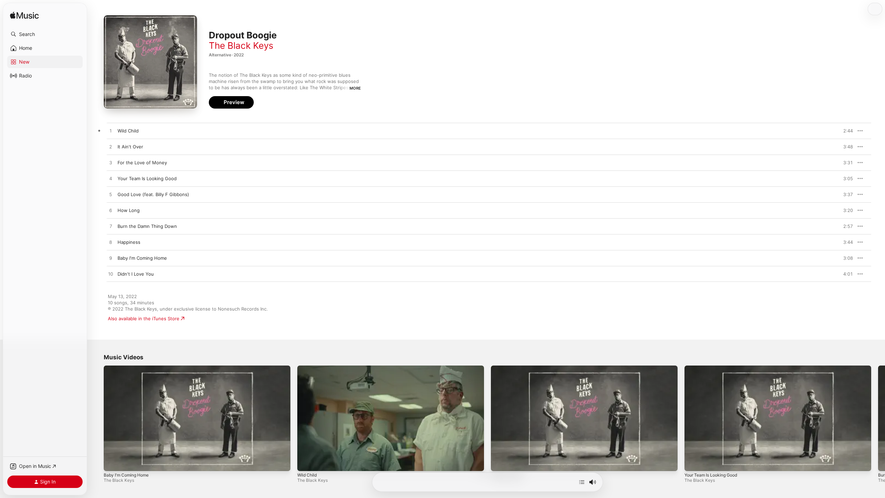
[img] (24, 16)
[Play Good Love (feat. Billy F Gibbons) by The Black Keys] (111, 195)
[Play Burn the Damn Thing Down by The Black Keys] (111, 226)
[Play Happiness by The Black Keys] (111, 242)
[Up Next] (582, 482)
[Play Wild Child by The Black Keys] (111, 131)
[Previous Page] (97, 418)
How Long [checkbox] (129, 210)
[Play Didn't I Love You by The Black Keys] (111, 274)
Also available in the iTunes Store (143, 318)
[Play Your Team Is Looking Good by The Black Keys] (111, 179)
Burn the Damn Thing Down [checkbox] (147, 226)
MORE (355, 88)
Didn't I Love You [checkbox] (136, 274)
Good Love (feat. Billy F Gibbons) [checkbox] (153, 194)
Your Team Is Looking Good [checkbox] (147, 178)
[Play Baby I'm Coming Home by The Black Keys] (111, 258)
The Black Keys (241, 45)
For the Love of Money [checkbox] (142, 162)
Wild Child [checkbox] (128, 130)
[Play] (112, 462)
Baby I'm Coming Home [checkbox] (142, 258)
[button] (45, 34)
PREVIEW (845, 131)
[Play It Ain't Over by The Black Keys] (111, 147)
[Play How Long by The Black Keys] (111, 211)
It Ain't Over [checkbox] (130, 146)
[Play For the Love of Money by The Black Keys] (111, 163)
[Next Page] (878, 418)
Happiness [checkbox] (129, 242)
